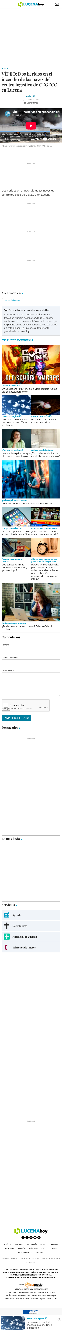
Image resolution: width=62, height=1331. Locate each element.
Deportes (9, 1249)
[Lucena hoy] (31, 1233)
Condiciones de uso (30, 1258)
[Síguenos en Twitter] (27, 1237)
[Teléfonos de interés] (31, 947)
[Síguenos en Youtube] (35, 1237)
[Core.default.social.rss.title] (39, 1237)
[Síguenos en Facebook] (23, 1237)
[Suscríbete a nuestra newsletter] (31, 320)
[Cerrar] (59, 1319)
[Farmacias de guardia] (31, 937)
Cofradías (53, 1245)
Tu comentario (8, 670)
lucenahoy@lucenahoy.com (44, 1299)
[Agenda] (31, 915)
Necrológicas (25, 1253)
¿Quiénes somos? (9, 1258)
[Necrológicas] (31, 926)
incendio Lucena (12, 300)
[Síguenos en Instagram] (31, 1237)
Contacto (31, 1262)
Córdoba (33, 1249)
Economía (32, 1245)
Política (7, 1245)
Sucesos (6, 68)
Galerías (40, 1253)
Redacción (31, 96)
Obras (54, 1249)
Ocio (43, 1245)
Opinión (21, 1249)
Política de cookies (51, 1258)
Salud (44, 1249)
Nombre (5, 645)
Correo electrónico (10, 658)
